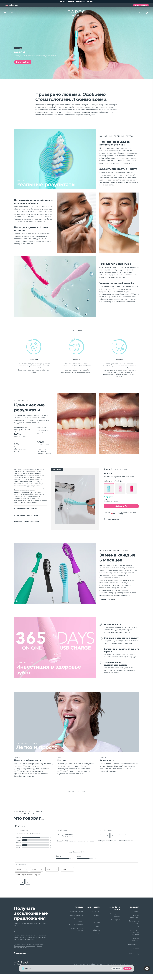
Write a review (123, 469)
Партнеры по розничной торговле (134, 933)
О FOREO (135, 911)
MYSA (137, 927)
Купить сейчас (22, 62)
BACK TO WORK (141, 5)
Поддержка (115, 920)
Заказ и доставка (76, 915)
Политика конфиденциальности (24, 946)
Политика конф (133, 944)
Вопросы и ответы (76, 925)
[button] (147, 968)
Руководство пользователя (26, 521)
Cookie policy (134, 954)
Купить (127, 968)
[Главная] (76, 13)
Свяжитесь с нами (76, 911)
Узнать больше (107, 599)
